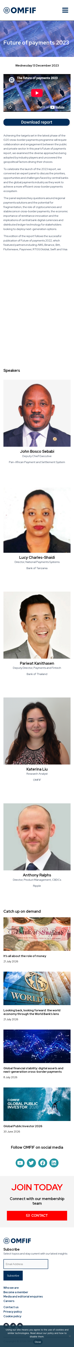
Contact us (11, 1307)
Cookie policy (12, 1316)
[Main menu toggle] (65, 10)
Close (38, 1341)
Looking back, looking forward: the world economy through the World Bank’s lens (31, 1012)
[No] (69, 1336)
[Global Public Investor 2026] (37, 1104)
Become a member (15, 1292)
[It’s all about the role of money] (37, 934)
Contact (39, 1215)
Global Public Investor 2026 (22, 1126)
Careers (8, 1301)
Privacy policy (12, 1311)
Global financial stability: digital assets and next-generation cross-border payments (33, 1070)
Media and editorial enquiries (23, 1296)
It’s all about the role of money (24, 956)
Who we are (11, 1288)
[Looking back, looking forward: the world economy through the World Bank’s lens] (37, 988)
